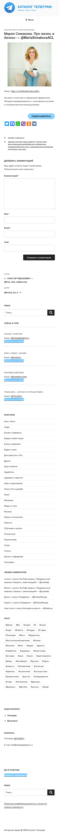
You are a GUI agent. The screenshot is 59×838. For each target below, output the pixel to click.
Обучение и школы (13, 528)
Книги (6, 494)
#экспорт (22, 149)
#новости (10, 666)
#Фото (22, 635)
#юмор (45, 686)
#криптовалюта (43, 655)
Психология (9, 533)
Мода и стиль (10, 505)
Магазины (8, 500)
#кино (20, 655)
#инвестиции (39, 650)
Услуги (7, 550)
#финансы (10, 686)
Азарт (7, 426)
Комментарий (11, 175)
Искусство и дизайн (13, 488)
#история (10, 655)
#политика (39, 666)
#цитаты (35, 686)
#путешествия (40, 671)
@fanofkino (16, 357)
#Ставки (42, 630)
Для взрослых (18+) (13, 455)
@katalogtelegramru (20, 337)
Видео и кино (10, 449)
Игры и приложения (13, 483)
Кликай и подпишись (15, 775)
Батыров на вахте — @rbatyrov (38, 608)
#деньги (40, 645)
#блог (20, 645)
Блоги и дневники (12, 443)
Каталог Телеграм (35, 6)
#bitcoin (9, 624)
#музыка (34, 661)
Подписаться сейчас (14, 341)
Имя (7, 213)
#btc (18, 624)
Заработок (9, 471)
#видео (30, 645)
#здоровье (25, 650)
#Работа (19, 630)
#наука (45, 661)
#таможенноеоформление (41, 147)
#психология (24, 671)
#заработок (11, 650)
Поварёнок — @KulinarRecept (33, 596)
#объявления (24, 666)
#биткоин (10, 645)
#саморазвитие (41, 676)
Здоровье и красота (13, 477)
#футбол (23, 686)
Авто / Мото (9, 421)
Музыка (8, 511)
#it (35, 624)
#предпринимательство (18, 147)
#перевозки (41, 144)
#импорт (32, 142)
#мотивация (21, 661)
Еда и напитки (10, 466)
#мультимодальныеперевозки (21, 144)
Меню (31, 19)
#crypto (26, 624)
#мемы (9, 661)
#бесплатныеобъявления (18, 640)
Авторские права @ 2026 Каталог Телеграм (24, 830)
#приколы (10, 671)
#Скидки (31, 630)
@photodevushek (19, 376)
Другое (7, 460)
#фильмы (35, 681)
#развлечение (12, 676)
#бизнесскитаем (15, 142)
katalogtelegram (26, 30)
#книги (30, 655)
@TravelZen (16, 396)
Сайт (6, 242)
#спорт (9, 681)
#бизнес (37, 640)
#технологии (21, 681)
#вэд (25, 142)
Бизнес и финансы (16, 138)
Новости (8, 522)
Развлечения (10, 539)
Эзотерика (9, 562)
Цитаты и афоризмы (13, 556)
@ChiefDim (19, 738)
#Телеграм (11, 635)
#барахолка (34, 635)
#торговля (12, 149)
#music (42, 624)
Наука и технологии (13, 516)
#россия (26, 676)
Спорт (7, 545)
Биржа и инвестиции (13, 438)
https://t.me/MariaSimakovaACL (25, 91)
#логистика (41, 142)
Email (7, 227)
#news (9, 630)
